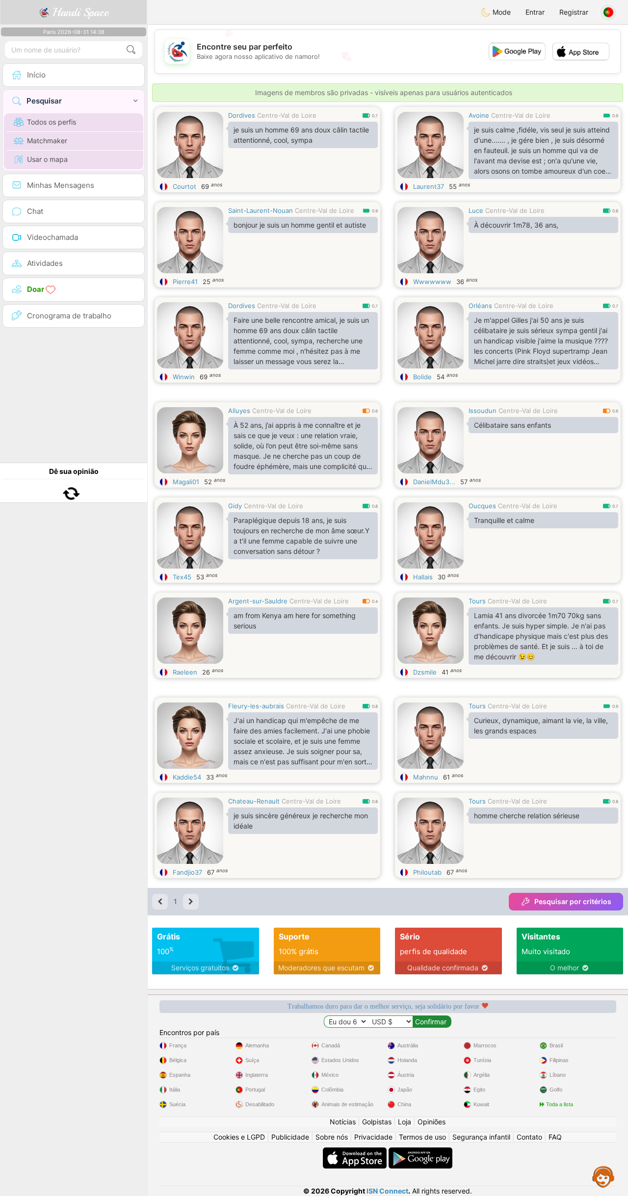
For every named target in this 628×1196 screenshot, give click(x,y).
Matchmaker (47, 140)
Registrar (573, 12)
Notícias (343, 1122)
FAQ (555, 1137)
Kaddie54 (187, 777)
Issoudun (483, 411)
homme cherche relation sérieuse (526, 815)
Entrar (535, 12)
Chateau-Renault (254, 801)
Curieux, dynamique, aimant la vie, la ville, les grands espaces (541, 725)
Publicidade (290, 1137)
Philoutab (427, 872)
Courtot (184, 186)
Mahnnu (425, 777)
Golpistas (377, 1122)
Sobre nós (331, 1137)
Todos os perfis (51, 122)
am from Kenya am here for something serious (295, 620)
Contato (529, 1137)
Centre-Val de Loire (286, 115)
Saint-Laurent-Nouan (260, 210)
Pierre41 (185, 282)
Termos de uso (422, 1137)
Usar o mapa (47, 159)
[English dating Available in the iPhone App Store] (356, 1152)
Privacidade (373, 1137)
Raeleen (185, 672)
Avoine (479, 115)
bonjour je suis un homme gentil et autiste (300, 225)
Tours (477, 601)
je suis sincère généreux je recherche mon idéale (301, 820)
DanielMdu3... (434, 482)
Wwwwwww (432, 282)
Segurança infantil (481, 1137)
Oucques (482, 506)
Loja (404, 1122)
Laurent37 (428, 186)
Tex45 (182, 577)
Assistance (603, 1176)
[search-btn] (131, 49)
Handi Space (78, 12)
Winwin (184, 377)
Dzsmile (425, 672)
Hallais (423, 577)
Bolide (422, 377)
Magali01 (186, 482)
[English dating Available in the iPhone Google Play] (420, 1152)
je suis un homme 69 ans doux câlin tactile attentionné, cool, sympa (301, 135)
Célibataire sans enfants (512, 425)
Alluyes (239, 411)
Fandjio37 (187, 872)
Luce (476, 210)
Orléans (480, 306)
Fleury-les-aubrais (256, 706)
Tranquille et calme (504, 520)
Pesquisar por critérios (572, 901)
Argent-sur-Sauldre (258, 601)
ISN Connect (387, 1191)
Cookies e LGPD (239, 1137)
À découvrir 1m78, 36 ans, (516, 225)
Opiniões (431, 1122)
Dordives (241, 115)
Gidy (235, 506)
